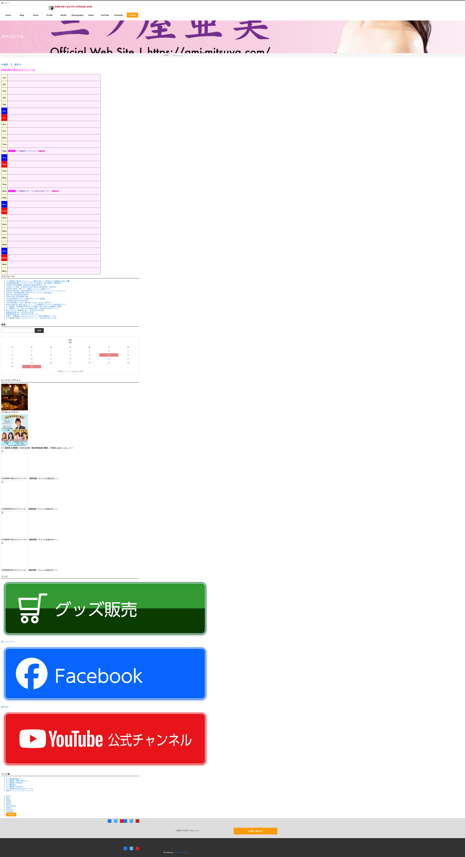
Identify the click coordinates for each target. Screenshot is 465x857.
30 (32, 366)
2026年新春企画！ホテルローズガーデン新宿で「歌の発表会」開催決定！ (34, 283)
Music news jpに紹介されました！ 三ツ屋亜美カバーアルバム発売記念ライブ (36, 304)
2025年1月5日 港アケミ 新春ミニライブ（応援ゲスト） (28, 289)
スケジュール (177, 55)
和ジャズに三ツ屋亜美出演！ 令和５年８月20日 (25, 310)
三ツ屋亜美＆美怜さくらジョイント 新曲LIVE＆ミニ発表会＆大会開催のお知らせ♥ (37, 281)
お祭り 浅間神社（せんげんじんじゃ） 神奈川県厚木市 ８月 (31, 316)
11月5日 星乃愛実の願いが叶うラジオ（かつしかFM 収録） (29, 293)
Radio (91, 15)
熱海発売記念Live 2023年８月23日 (20, 312)
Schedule (118, 15)
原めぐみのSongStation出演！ (17, 295)
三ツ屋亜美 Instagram (14, 783)
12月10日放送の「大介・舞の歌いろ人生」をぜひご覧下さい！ (30, 302)
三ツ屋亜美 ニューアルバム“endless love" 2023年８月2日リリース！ (33, 308)
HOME (165, 55)
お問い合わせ (255, 831)
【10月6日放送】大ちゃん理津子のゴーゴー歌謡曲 (25, 299)
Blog (22, 15)
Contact (132, 15)
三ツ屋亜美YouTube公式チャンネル (19, 789)
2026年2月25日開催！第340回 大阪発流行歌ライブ (26, 285)
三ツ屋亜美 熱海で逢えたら (17, 781)
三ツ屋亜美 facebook (14, 786)
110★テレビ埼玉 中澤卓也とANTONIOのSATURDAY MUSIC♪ (31, 287)
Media (63, 15)
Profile (49, 15)
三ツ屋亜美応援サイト (14, 779)
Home (8, 15)
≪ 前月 (4, 64)
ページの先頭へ (460, 852)
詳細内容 (41, 151)
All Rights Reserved (181, 852)
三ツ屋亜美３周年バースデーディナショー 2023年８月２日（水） (32, 318)
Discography (78, 15)
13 (109, 355)
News (36, 15)
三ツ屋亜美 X (11, 785)
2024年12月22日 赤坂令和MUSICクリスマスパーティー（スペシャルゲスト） (36, 291)
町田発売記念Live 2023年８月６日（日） (22, 314)
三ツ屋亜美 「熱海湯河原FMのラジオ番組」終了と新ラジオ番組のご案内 (34, 306)
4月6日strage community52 (17, 301)
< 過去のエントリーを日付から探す (70, 371)
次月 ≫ (17, 64)
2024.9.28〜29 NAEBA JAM (17, 297)
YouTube (105, 15)
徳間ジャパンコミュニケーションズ (19, 790)
